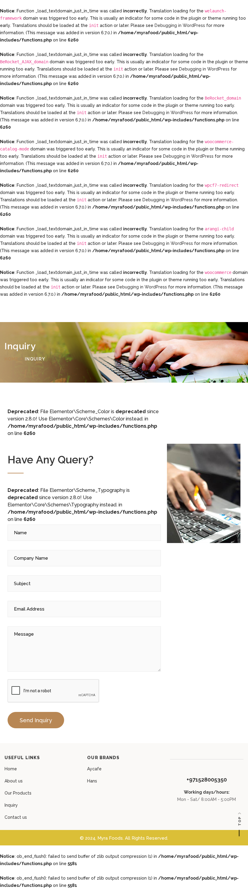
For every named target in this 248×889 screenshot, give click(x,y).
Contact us (16, 817)
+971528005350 (207, 779)
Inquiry (11, 805)
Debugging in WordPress (180, 25)
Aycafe (94, 768)
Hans (92, 781)
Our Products (18, 793)
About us (14, 781)
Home (11, 768)
